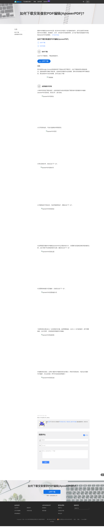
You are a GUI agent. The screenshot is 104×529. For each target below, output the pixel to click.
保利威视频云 (17, 513)
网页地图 (44, 510)
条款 (75, 519)
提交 (46, 462)
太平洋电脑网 (17, 510)
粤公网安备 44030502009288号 (65, 519)
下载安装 (68, 421)
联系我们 (44, 507)
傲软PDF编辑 (74, 421)
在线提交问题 (61, 510)
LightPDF (16, 507)
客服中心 (60, 507)
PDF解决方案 (63, 421)
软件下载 (42, 42)
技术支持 (40, 1)
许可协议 (52, 521)
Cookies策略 (83, 519)
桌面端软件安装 (18, 34)
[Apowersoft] (18, 2)
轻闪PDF (46, 1)
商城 (35, 1)
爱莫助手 (29, 507)
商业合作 (60, 513)
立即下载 (45, 61)
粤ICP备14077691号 (51, 519)
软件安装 (42, 46)
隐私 (78, 519)
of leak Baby (55, 35)
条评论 (86, 435)
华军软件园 (29, 510)
